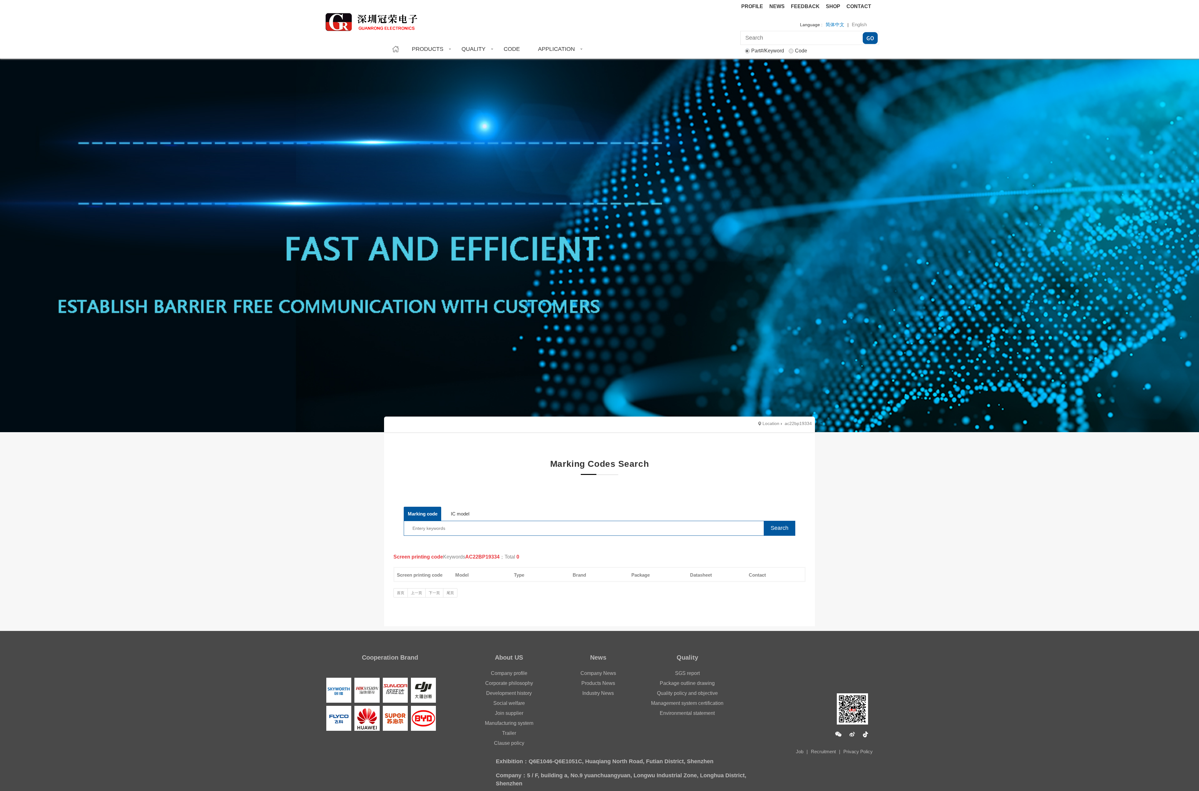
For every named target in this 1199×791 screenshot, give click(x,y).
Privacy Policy (858, 751)
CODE (512, 49)
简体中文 (835, 24)
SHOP (833, 6)
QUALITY (473, 49)
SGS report (687, 673)
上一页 (416, 593)
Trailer (509, 733)
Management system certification (687, 703)
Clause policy (509, 743)
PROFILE (752, 6)
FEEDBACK (805, 6)
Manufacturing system (509, 723)
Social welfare (509, 703)
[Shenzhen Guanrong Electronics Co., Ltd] (374, 19)
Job (799, 751)
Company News (598, 673)
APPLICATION (556, 49)
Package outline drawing (687, 683)
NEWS (777, 6)
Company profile (509, 673)
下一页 (434, 593)
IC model (460, 513)
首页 (400, 593)
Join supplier (509, 713)
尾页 (450, 593)
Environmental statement (687, 713)
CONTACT (858, 6)
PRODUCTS (427, 49)
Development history (509, 693)
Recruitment (823, 751)
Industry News (598, 693)
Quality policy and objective (687, 693)
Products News (598, 683)
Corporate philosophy (509, 683)
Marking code (422, 513)
